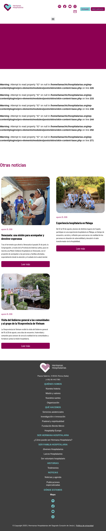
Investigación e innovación (53, 417)
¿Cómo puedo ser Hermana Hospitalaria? (53, 440)
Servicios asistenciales (53, 412)
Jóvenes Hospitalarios (53, 449)
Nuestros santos (53, 398)
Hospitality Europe (53, 431)
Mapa (52, 494)
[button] (53, 19)
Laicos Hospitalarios (53, 454)
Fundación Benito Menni (53, 426)
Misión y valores (53, 393)
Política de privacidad (84, 526)
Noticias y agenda (53, 477)
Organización (53, 403)
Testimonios (53, 468)
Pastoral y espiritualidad (53, 421)
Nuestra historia (53, 389)
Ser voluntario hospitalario (53, 458)
